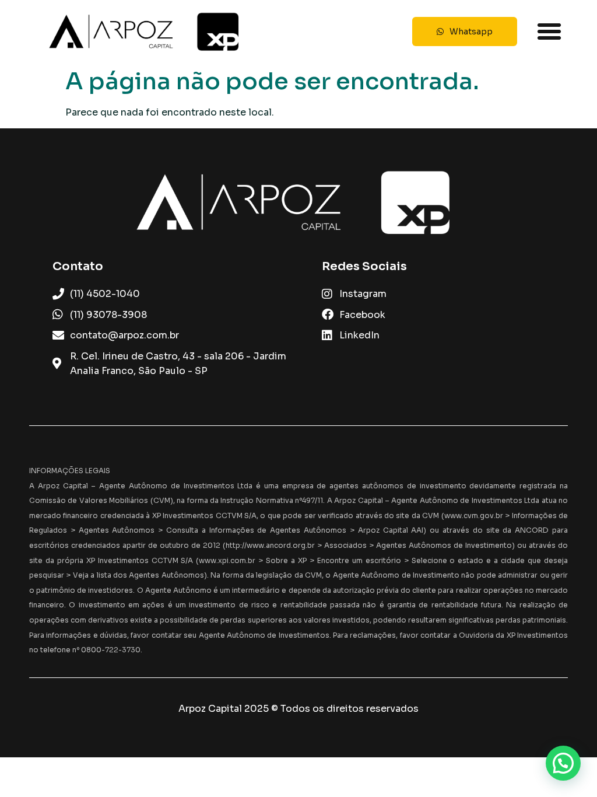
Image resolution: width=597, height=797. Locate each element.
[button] (549, 31)
